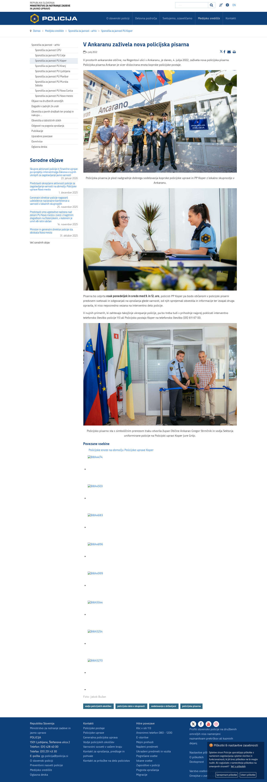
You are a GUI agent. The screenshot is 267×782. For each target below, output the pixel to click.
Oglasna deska (39, 146)
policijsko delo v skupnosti (131, 706)
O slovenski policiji (41, 760)
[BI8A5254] (106, 643)
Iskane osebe (144, 760)
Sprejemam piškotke (226, 774)
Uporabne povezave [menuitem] (41, 136)
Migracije (141, 774)
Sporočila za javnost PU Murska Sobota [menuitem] (51, 83)
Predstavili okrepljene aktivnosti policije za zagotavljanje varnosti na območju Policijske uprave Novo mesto (53, 186)
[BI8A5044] (106, 614)
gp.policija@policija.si (54, 756)
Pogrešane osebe (146, 756)
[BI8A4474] (106, 469)
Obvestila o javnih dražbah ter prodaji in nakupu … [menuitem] (52, 113)
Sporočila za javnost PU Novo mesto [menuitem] (54, 96)
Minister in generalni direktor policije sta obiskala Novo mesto (51, 231)
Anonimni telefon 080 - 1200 (154, 732)
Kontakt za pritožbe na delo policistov (106, 760)
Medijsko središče (41, 770)
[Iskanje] (211, 5)
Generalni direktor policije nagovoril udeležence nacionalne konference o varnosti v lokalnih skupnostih (49, 200)
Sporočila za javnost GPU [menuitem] (48, 50)
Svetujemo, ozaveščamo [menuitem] (177, 18)
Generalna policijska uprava (100, 737)
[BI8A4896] (106, 556)
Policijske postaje (94, 728)
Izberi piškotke (248, 774)
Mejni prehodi (144, 742)
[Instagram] (216, 724)
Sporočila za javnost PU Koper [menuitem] (50, 60)
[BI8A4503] (106, 498)
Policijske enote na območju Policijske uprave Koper (121, 450)
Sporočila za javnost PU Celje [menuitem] (50, 55)
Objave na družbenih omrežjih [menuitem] (47, 101)
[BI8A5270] (106, 672)
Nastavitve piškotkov (202, 752)
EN (234, 5)
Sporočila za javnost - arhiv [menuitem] (45, 45)
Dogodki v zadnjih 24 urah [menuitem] (45, 106)
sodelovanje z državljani (164, 706)
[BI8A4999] (106, 585)
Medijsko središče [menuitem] (209, 18)
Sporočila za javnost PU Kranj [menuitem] (50, 66)
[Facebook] (201, 724)
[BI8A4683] (106, 527)
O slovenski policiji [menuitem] (118, 18)
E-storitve (142, 737)
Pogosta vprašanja (147, 770)
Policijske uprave (93, 732)
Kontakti (231, 18)
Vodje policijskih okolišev (98, 742)
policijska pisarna (191, 706)
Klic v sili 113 (143, 728)
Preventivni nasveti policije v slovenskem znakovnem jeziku (221, 5)
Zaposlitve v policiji (148, 765)
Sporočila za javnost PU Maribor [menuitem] (51, 76)
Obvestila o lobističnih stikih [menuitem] (46, 120)
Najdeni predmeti (147, 746)
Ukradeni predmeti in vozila (153, 751)
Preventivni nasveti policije (46, 765)
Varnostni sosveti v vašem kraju (102, 746)
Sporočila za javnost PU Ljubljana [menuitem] (52, 71)
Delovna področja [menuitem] (146, 18)
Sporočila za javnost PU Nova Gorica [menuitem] (54, 90)
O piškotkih (196, 757)
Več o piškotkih (238, 766)
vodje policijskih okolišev (98, 706)
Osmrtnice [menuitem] (37, 141)
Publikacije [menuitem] (37, 131)
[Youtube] (208, 724)
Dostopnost (228, 5)
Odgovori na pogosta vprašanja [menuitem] (47, 125)
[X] (193, 724)
